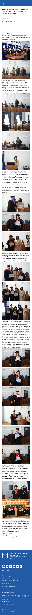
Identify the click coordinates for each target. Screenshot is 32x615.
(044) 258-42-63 (6, 599)
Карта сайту (6, 570)
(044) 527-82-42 (6, 583)
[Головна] (3, 3)
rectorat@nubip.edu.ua (8, 586)
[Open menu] (28, 3)
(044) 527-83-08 (6, 601)
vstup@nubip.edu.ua (8, 604)
